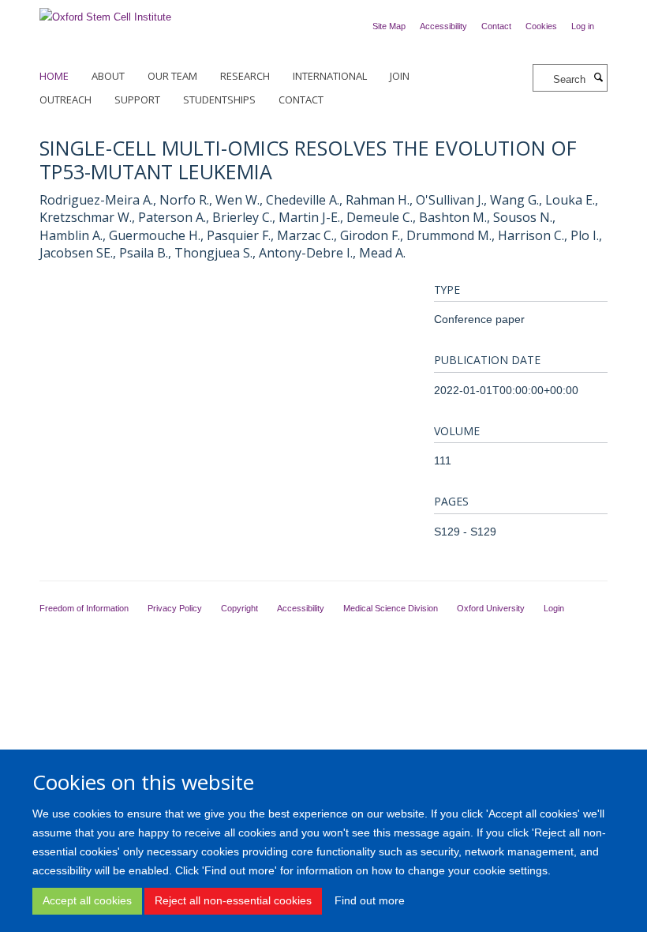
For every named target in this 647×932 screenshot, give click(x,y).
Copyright (239, 608)
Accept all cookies (87, 900)
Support (137, 99)
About (108, 76)
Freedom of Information (84, 608)
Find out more (370, 900)
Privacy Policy (175, 608)
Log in (582, 26)
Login (554, 608)
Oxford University (491, 608)
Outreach (65, 99)
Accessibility (443, 26)
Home (54, 76)
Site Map (389, 26)
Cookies (541, 26)
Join (400, 76)
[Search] (598, 78)
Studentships (219, 99)
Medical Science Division (390, 608)
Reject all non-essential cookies (233, 900)
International (330, 76)
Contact (496, 26)
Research (245, 76)
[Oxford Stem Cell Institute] (105, 12)
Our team (172, 76)
